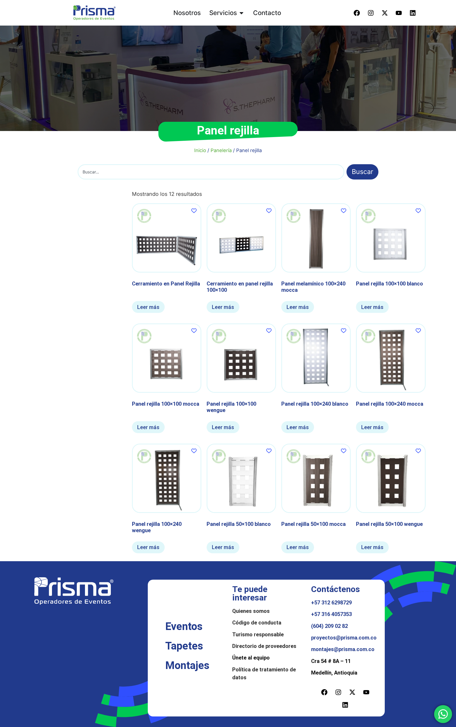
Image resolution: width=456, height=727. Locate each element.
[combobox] (211, 172)
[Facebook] (356, 13)
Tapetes (184, 646)
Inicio (200, 150)
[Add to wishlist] (194, 210)
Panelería (221, 150)
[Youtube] (398, 13)
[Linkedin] (412, 13)
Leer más (148, 307)
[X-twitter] (384, 13)
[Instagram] (370, 13)
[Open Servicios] (241, 13)
